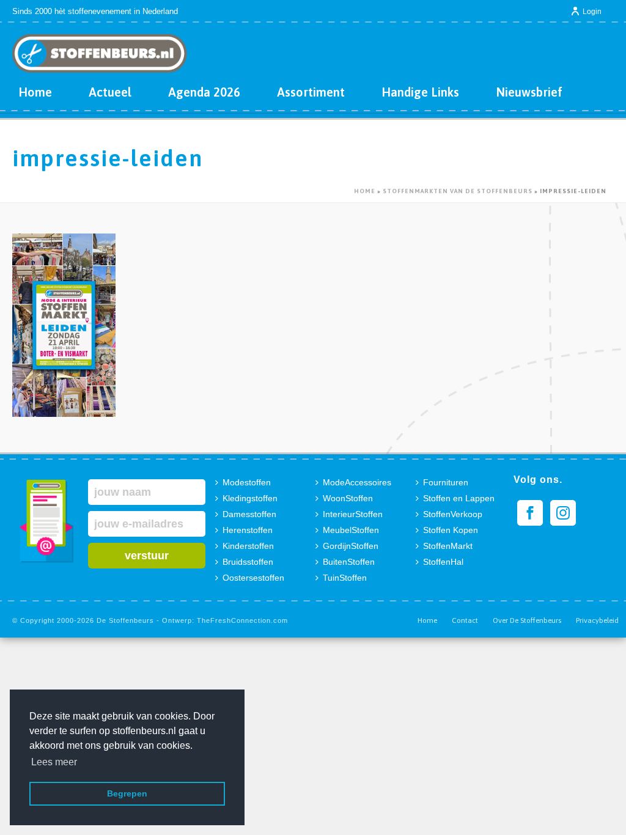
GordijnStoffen (350, 546)
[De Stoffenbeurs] (99, 48)
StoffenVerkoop (452, 514)
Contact (465, 620)
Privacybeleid (597, 620)
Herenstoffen (248, 530)
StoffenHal (443, 562)
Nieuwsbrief (529, 92)
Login (592, 11)
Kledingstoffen (250, 498)
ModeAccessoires (357, 482)
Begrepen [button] (127, 793)
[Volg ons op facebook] (530, 512)
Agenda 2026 (204, 92)
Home (35, 92)
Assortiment (311, 92)
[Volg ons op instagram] (563, 512)
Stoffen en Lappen (459, 498)
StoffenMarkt (448, 546)
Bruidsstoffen (248, 562)
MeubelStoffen (351, 530)
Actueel (110, 92)
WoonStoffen (348, 498)
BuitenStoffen (349, 562)
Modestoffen (247, 482)
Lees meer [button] (54, 762)
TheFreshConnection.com (242, 620)
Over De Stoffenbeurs (527, 620)
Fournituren (445, 482)
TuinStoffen (345, 578)
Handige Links (420, 92)
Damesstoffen (249, 514)
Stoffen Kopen (450, 530)
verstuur (147, 556)
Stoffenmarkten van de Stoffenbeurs (457, 191)
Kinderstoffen (248, 546)
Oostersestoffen (253, 578)
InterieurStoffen (353, 514)
